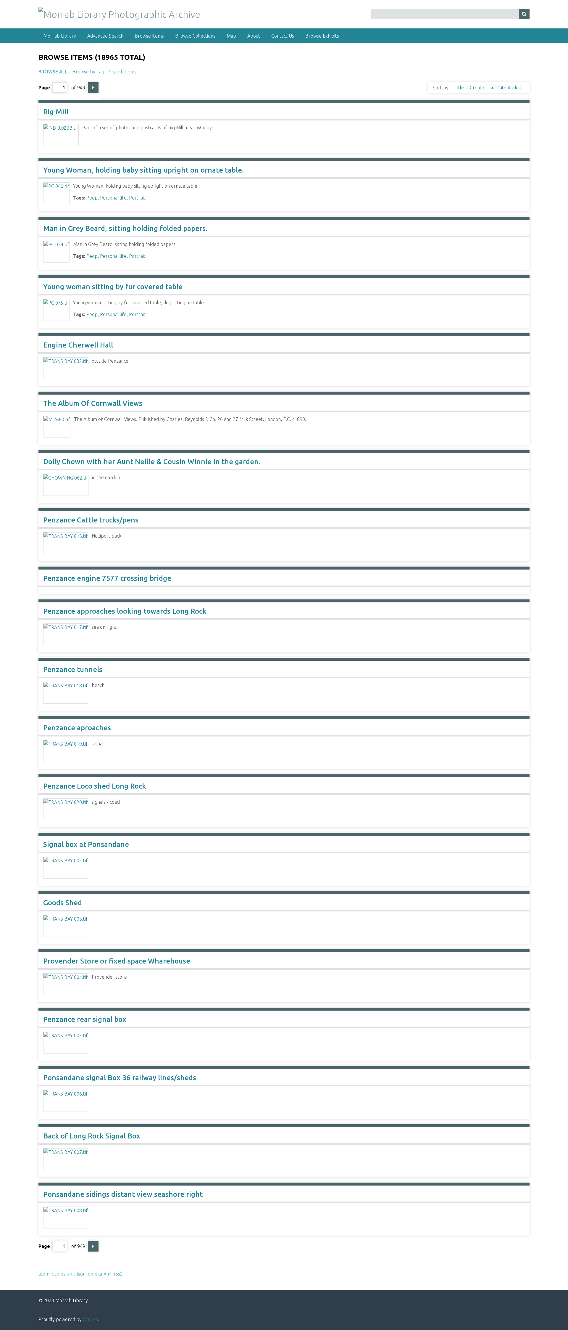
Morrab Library (59, 35)
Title (459, 87)
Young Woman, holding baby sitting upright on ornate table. (143, 170)
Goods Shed (62, 903)
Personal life (113, 197)
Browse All (53, 71)
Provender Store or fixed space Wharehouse (116, 961)
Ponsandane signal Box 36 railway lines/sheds (119, 1078)
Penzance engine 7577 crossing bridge (107, 578)
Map (231, 35)
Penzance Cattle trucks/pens (90, 520)
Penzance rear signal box (84, 1019)
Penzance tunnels (72, 669)
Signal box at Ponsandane (86, 844)
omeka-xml (100, 1273)
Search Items (122, 71)
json (81, 1273)
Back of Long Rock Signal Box (91, 1136)
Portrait (137, 197)
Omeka (90, 1319)
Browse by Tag (88, 71)
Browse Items (149, 35)
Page (44, 87)
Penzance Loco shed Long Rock (94, 786)
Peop (92, 197)
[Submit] (524, 14)
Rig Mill (55, 112)
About (253, 35)
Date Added (508, 87)
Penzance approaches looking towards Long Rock (124, 611)
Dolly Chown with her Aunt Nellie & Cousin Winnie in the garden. (151, 462)
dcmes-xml (63, 1273)
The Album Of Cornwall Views (92, 403)
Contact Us (282, 35)
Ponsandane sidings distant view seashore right (123, 1194)
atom (43, 1273)
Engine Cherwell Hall (78, 345)
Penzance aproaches (77, 728)
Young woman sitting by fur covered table (113, 287)
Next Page (93, 87)
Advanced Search (105, 35)
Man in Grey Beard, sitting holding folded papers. (125, 228)
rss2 (118, 1273)
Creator (479, 87)
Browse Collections (195, 35)
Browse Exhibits (322, 35)
